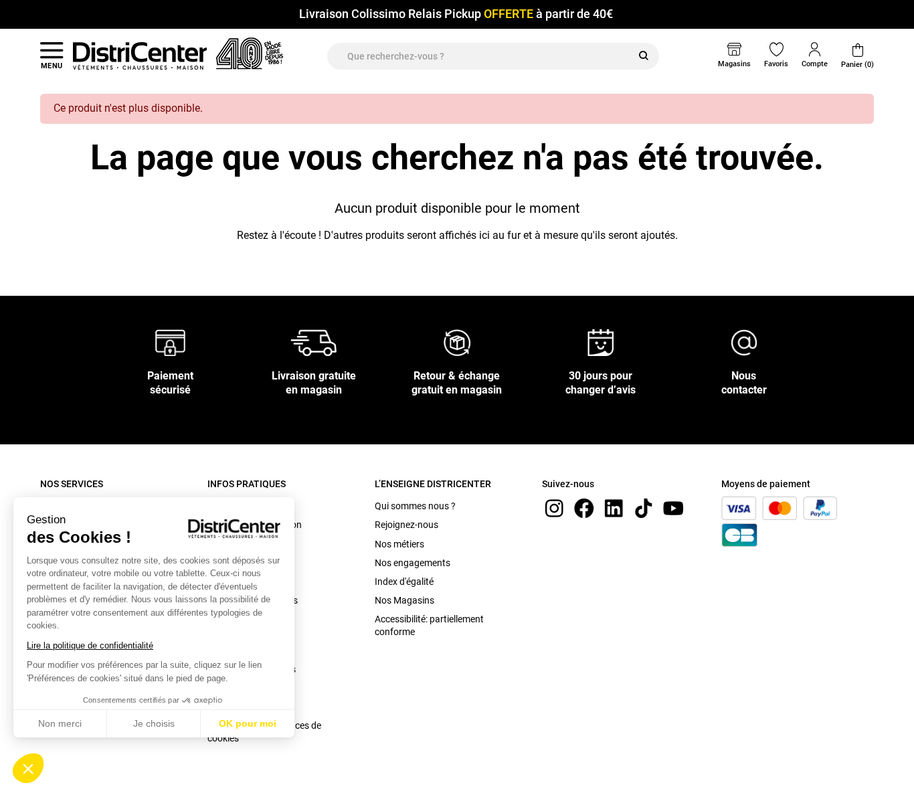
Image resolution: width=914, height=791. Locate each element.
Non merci (60, 723)
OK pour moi (247, 723)
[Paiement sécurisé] (170, 342)
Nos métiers (399, 544)
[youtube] (673, 507)
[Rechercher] (643, 56)
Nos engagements (412, 562)
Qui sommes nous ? (415, 506)
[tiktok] (644, 507)
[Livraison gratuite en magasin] (313, 342)
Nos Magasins (404, 600)
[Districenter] (140, 55)
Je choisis (154, 723)
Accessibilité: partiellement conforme (429, 625)
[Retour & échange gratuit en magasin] (457, 342)
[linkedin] (614, 507)
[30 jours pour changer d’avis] (600, 342)
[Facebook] (584, 507)
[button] (28, 768)
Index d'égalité (404, 581)
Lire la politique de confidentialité (90, 645)
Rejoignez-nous (406, 524)
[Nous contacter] (744, 342)
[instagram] (554, 507)
